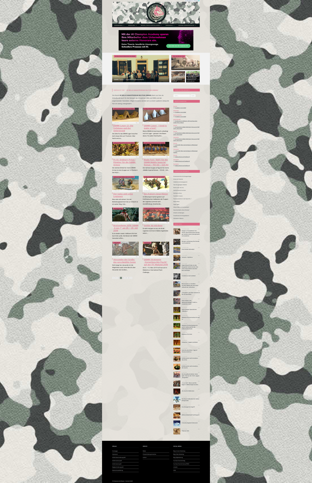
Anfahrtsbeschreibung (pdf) (118, 457)
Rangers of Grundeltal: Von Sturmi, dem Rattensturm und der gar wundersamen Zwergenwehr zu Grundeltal (191, 233)
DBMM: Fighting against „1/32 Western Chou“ (130, 79)
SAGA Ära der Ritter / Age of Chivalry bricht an (189, 351)
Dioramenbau (118, 25)
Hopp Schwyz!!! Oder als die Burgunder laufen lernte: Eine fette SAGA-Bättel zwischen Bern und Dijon (190, 268)
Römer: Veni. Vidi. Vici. (178, 187)
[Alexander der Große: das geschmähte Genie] (125, 249)
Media (144, 451)
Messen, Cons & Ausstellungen (150, 25)
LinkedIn (175, 467)
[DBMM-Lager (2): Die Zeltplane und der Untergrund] (125, 115)
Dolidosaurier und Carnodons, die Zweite (190, 366)
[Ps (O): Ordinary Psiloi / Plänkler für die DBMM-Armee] (125, 149)
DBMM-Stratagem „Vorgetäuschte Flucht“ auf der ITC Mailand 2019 (156, 262)
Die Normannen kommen (179, 190)
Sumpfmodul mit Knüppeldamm (181, 215)
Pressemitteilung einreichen (149, 454)
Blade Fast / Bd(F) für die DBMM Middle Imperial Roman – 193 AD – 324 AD (156, 162)
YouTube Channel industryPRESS (181, 464)
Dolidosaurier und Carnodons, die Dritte (190, 358)
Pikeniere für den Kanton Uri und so (190, 318)
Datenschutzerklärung (117, 470)
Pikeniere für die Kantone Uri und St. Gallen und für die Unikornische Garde (190, 327)
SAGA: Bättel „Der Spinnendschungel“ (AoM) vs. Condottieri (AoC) (189, 302)
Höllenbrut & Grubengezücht (180, 182)
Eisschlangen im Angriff (188, 407)
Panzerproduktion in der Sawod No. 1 (182, 199)
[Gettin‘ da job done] (156, 215)
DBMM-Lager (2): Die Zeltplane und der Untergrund (123, 128)
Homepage (115, 451)
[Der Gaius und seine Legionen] (125, 183)
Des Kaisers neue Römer (156, 194)
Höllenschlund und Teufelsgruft (182, 157)
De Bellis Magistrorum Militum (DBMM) (125, 56)
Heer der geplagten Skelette (180, 184)
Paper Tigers (176, 204)
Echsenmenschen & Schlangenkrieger (182, 176)
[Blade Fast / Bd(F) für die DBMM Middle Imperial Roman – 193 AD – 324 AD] (156, 149)
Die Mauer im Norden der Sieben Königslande (190, 399)
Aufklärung (117, 242)
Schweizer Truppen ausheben (190, 342)
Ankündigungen (118, 208)
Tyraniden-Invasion (178, 196)
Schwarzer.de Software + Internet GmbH (123, 481)
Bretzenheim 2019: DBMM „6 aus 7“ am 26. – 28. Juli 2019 (125, 228)
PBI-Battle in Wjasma (178, 218)
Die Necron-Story (177, 193)
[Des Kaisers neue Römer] (156, 183)
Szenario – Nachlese (187, 257)
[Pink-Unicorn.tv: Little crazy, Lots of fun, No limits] (156, 11)
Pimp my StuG (185, 430)
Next (166, 67)
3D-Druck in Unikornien (188, 391)
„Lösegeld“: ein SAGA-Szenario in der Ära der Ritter (191, 293)
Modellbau (131, 25)
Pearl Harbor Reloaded (188, 249)
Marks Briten (176, 201)
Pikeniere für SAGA (187, 334)
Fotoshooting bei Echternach (190, 422)
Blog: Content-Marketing (179, 451)
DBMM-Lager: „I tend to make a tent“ (155, 126)
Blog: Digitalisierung (178, 457)
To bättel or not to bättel (180, 108)
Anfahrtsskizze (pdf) (117, 460)
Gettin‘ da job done (153, 225)
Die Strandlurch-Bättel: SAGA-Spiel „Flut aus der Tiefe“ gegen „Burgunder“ (190, 375)
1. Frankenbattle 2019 (178, 68)
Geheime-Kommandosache (186, 25)
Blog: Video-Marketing (178, 454)
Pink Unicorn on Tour (178, 56)
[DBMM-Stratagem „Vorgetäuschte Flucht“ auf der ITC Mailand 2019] (156, 249)
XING (174, 470)
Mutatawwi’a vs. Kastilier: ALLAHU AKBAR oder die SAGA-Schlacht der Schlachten (190, 285)
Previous (115, 67)
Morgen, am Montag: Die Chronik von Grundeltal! (190, 242)
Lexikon (145, 457)
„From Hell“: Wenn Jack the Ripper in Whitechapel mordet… (190, 383)
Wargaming (169, 25)
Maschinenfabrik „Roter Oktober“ (181, 210)
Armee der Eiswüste (178, 179)
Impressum (115, 454)
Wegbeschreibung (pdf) (117, 467)
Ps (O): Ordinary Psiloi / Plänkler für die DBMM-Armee (124, 162)
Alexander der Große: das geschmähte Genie (124, 260)
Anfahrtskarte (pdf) (116, 464)
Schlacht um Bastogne (178, 212)
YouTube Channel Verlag (179, 460)
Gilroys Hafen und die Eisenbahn (181, 207)
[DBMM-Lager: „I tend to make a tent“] (156, 115)
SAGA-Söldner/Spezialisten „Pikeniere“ (189, 310)
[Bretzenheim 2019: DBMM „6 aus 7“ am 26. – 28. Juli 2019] (125, 215)
